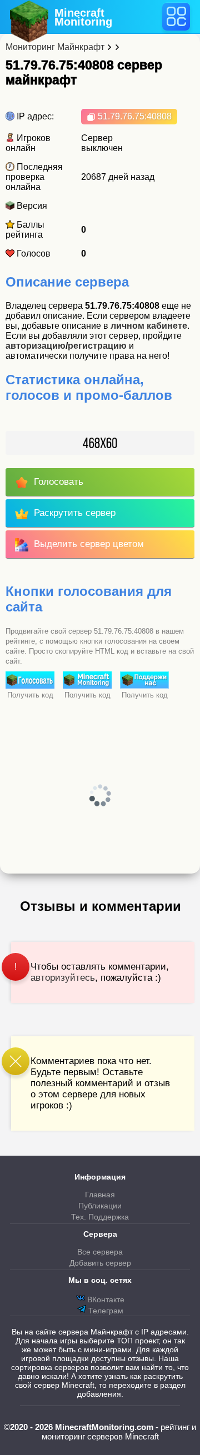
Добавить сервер (100, 1262)
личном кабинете (149, 325)
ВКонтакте (104, 1299)
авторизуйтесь (63, 977)
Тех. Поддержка (100, 1216)
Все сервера (100, 1251)
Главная (100, 1194)
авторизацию (36, 345)
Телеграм (104, 1310)
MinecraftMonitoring (83, 17)
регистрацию (97, 345)
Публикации (100, 1205)
